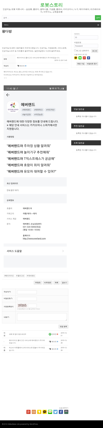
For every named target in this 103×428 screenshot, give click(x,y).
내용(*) (6, 317)
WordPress (34, 424)
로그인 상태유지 (82, 51)
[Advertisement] (35, 40)
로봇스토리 (51, 5)
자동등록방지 (9, 307)
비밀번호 (77, 42)
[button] (18, 66)
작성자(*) (7, 292)
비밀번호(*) (8, 298)
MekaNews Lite (14, 424)
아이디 (77, 34)
